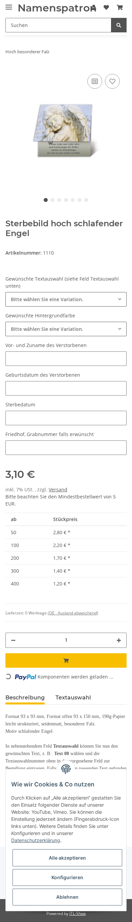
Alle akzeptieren (67, 858)
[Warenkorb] (120, 7)
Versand (58, 489)
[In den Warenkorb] (66, 660)
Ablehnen (67, 897)
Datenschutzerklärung (35, 840)
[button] (66, 299)
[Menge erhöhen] (118, 640)
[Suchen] (119, 25)
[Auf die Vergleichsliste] (94, 81)
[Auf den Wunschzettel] (112, 81)
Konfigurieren (67, 877)
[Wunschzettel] (106, 7)
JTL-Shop (77, 913)
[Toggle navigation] (8, 4)
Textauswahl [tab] (73, 697)
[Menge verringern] (13, 640)
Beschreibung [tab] (25, 697)
